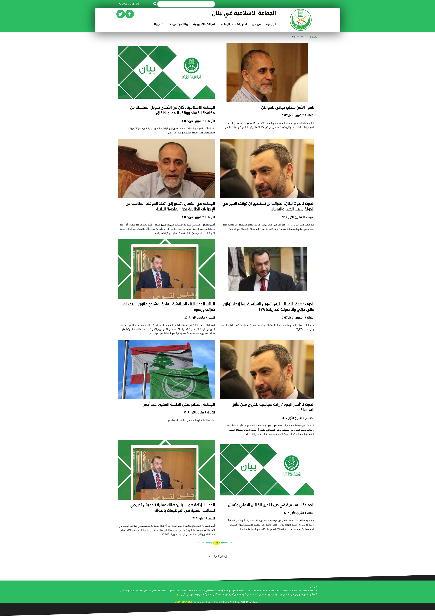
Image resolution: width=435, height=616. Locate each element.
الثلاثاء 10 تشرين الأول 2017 (298, 317)
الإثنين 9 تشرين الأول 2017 (199, 317)
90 (226, 542)
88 (222, 542)
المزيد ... (176, 594)
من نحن (256, 24)
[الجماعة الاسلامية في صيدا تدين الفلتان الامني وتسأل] (267, 469)
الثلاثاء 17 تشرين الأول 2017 (298, 115)
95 (211, 542)
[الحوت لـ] (267, 371)
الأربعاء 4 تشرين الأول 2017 (199, 412)
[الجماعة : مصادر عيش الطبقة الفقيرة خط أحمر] (166, 371)
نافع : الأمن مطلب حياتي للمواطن (287, 107)
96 (213, 542)
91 (228, 542)
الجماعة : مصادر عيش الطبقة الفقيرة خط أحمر (179, 404)
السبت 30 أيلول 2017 (203, 518)
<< (237, 543)
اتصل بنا (158, 24)
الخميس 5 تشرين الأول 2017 (298, 418)
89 (224, 542)
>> (198, 543)
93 (207, 542)
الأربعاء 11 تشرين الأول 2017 (198, 121)
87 (220, 542)
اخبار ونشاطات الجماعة (234, 24)
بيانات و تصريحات (178, 24)
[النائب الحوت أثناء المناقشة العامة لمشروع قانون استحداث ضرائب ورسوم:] (166, 287)
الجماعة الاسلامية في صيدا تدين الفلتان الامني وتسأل (271, 505)
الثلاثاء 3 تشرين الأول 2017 (298, 512)
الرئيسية (271, 24)
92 (216, 543)
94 (209, 542)
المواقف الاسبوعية (204, 24)
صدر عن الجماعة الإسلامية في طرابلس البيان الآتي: (191, 420)
